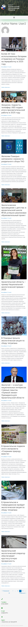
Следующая (22, 593)
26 (9, 593)
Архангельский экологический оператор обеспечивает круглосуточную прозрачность (13, 556)
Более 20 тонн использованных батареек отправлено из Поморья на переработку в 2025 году (14, 59)
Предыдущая (5, 590)
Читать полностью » (5, 87)
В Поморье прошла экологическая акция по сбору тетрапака (13, 340)
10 (22, 590)
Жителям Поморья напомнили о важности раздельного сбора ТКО (12, 159)
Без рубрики (4, 66)
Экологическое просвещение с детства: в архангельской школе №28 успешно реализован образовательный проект (13, 210)
